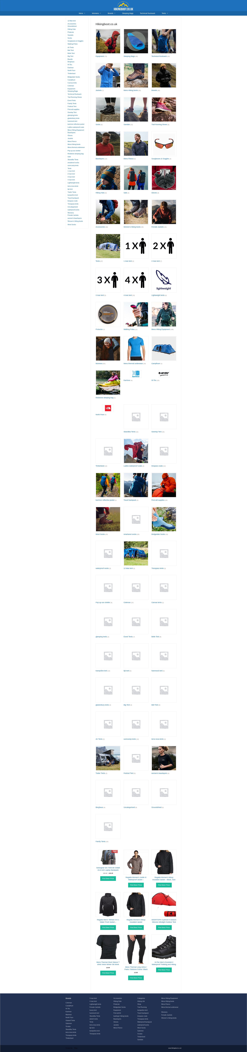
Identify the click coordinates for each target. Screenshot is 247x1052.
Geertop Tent (72, 112)
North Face (71, 70)
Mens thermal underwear (76, 147)
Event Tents (72, 100)
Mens (81, 13)
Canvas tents (72, 83)
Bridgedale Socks (74, 77)
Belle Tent (71, 53)
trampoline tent (73, 195)
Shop (139, 1004)
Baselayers (71, 132)
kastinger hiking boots (120, 1016)
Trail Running (142, 1007)
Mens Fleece (72, 141)
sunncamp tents (73, 165)
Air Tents (71, 47)
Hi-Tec (70, 64)
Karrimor (71, 67)
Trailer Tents (72, 192)
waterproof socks (73, 210)
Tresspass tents (73, 204)
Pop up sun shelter (74, 151)
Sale (69, 157)
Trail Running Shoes (75, 97)
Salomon (69, 1023)
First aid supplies (73, 109)
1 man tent (71, 171)
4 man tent (71, 180)
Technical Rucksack (147, 13)
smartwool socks (73, 162)
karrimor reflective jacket (76, 124)
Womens (95, 13)
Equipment (71, 89)
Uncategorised (73, 207)
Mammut (68, 1014)
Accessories (72, 24)
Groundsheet (72, 26)
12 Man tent (72, 21)
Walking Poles (72, 44)
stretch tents (94, 1019)
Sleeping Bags (127, 13)
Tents (164, 13)
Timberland (71, 73)
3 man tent (71, 177)
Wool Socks (72, 224)
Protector (71, 32)
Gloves (70, 135)
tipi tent (70, 189)
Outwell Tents (70, 1020)
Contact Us (69, 1048)
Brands (110, 13)
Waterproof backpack (144, 1022)
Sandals (70, 35)
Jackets (70, 138)
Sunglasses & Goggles (75, 41)
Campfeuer (71, 80)
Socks (70, 38)
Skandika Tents (73, 159)
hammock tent (72, 121)
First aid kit (117, 1013)
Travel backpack (73, 198)
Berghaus (71, 62)
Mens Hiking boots (74, 144)
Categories (141, 998)
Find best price (108, 879)
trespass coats (72, 201)
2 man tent (71, 174)
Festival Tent (72, 106)
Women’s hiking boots (75, 221)
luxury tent (93, 1010)
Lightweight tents (73, 183)
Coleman (71, 86)
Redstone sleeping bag (76, 154)
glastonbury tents (73, 118)
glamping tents (73, 115)
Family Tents (72, 103)
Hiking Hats (72, 29)
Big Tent (70, 56)
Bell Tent (71, 50)
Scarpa (68, 1026)
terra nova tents (73, 186)
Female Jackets (73, 215)
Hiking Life (141, 1001)
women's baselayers (75, 218)
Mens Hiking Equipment (76, 130)
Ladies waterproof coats (76, 127)
